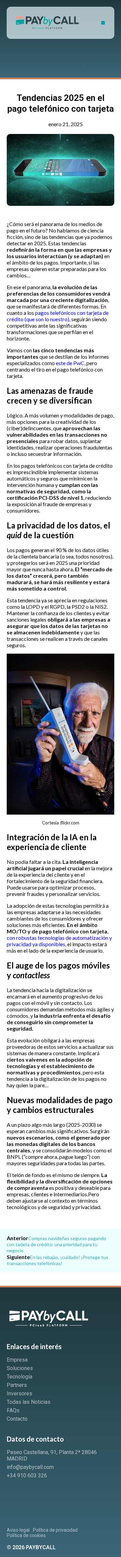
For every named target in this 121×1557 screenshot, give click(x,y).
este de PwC (70, 363)
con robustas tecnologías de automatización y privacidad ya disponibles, (59, 940)
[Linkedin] (15, 1493)
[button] (103, 23)
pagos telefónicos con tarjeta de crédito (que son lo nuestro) (58, 315)
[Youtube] (38, 1493)
